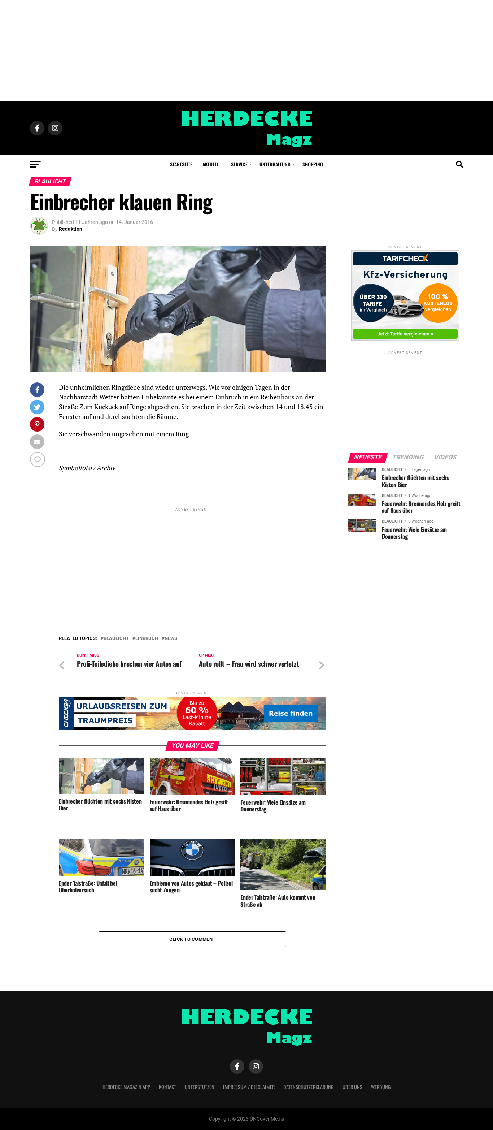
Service (239, 164)
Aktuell (210, 164)
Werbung (381, 1087)
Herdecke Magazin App (126, 1087)
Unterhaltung (275, 164)
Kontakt (167, 1087)
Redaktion (70, 229)
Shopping (312, 164)
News (171, 638)
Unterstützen (199, 1087)
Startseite (181, 164)
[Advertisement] (246, 50)
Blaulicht (116, 638)
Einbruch (146, 638)
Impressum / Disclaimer (249, 1087)
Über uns (352, 1087)
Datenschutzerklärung (308, 1087)
